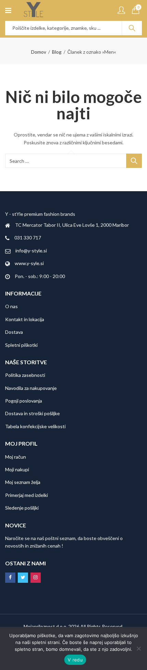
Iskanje (132, 28)
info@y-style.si (31, 250)
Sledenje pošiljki (22, 508)
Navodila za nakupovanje (31, 388)
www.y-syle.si (29, 263)
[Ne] (138, 648)
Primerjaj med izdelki (26, 495)
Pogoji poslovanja (23, 401)
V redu (75, 659)
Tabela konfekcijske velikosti (35, 426)
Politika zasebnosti (25, 375)
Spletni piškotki (21, 345)
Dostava (14, 332)
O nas (11, 306)
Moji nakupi (17, 469)
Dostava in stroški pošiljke (32, 413)
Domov (38, 52)
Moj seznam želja (22, 482)
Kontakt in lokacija (24, 319)
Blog (57, 52)
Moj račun (15, 457)
